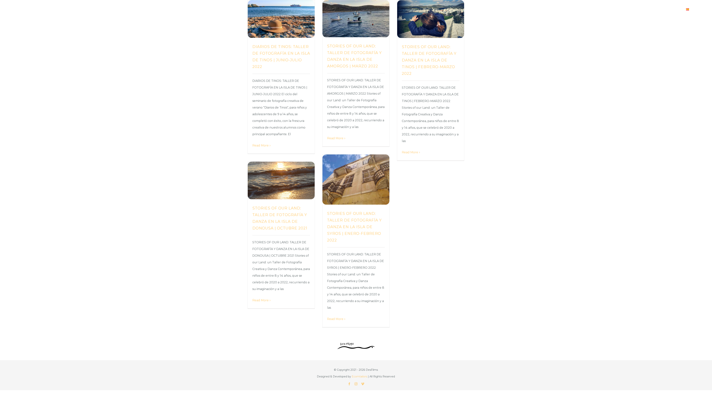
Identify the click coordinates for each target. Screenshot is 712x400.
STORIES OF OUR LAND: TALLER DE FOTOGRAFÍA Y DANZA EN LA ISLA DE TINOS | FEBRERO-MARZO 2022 (429, 60)
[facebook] (349, 383)
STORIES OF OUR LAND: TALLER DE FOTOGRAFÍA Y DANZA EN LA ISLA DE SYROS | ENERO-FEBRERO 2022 (354, 226)
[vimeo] (362, 383)
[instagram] (356, 383)
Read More (260, 145)
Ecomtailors (359, 376)
